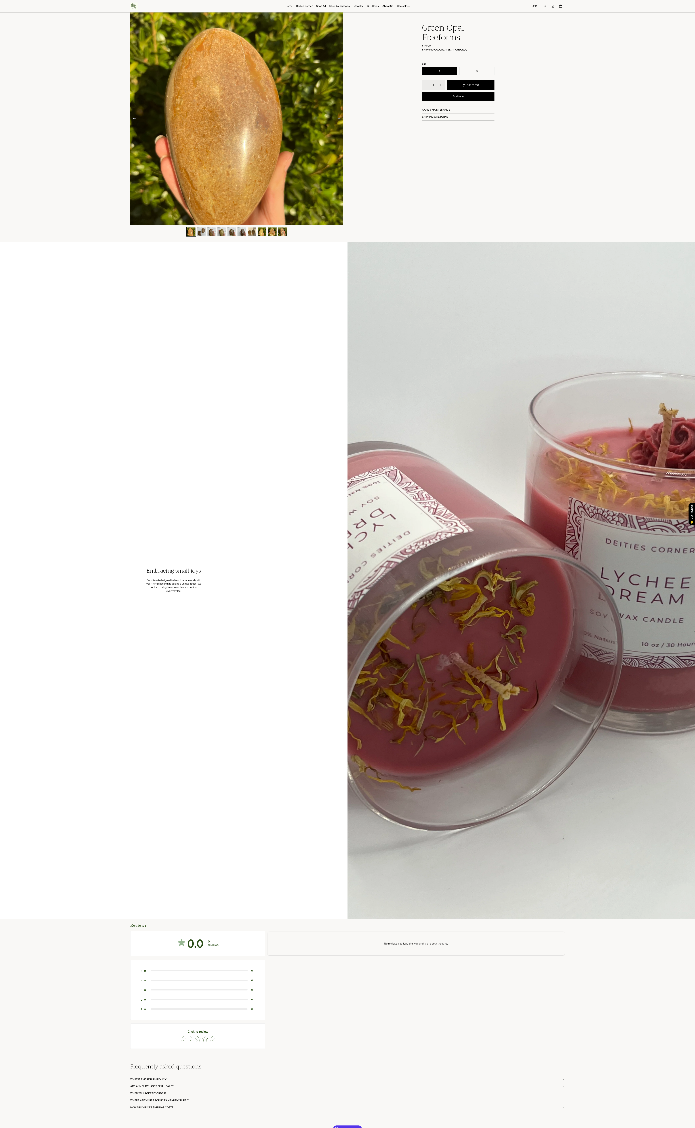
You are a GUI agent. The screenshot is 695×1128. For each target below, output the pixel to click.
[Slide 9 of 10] (272, 231)
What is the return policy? (149, 1079)
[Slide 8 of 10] (262, 231)
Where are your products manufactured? (159, 1100)
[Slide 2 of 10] (201, 231)
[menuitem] (289, 6)
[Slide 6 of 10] (241, 231)
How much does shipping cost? (151, 1107)
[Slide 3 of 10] (211, 231)
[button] (198, 970)
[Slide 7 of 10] (252, 231)
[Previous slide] (133, 119)
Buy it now (458, 96)
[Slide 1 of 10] (191, 231)
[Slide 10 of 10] (282, 231)
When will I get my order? (148, 1093)
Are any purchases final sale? (152, 1086)
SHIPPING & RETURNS (435, 116)
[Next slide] (340, 119)
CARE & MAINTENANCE (436, 109)
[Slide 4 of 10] (221, 231)
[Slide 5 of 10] (231, 231)
